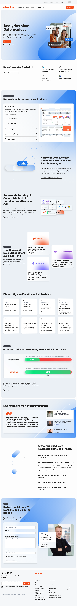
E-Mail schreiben (44, 544)
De (69, 2)
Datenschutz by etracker (54, 590)
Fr (72, 2)
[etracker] (8, 7)
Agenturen (46, 2)
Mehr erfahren (7, 390)
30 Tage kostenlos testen (10, 114)
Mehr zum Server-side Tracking (10, 217)
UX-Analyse (11, 129)
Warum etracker (41, 7)
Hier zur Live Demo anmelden (9, 44)
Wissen (32, 7)
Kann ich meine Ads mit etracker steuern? (51, 482)
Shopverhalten (38, 595)
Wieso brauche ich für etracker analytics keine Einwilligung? (52, 456)
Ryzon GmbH (56, 432)
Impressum (66, 585)
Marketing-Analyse (13, 134)
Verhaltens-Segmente (39, 588)
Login (62, 2)
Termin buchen (44, 546)
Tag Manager (37, 582)
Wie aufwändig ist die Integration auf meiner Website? (52, 476)
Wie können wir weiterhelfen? (12, 536)
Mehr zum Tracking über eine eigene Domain (51, 177)
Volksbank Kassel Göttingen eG (60, 422)
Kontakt (57, 2)
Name (7, 525)
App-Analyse (11, 139)
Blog (50, 582)
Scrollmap (37, 590)
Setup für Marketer (38, 601)
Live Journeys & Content (40, 597)
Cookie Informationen (68, 589)
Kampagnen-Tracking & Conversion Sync (39, 593)
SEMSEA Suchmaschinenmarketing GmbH (61, 414)
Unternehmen (66, 577)
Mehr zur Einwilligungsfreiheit (10, 72)
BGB (64, 582)
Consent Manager (38, 584)
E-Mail (7, 530)
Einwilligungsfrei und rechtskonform (53, 593)
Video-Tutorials (52, 580)
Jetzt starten (69, 7)
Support (51, 2)
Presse (65, 580)
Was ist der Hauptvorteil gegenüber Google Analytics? (52, 488)
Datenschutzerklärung (20, 586)
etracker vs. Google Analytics (55, 595)
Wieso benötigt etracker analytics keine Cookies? (54, 462)
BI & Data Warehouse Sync (40, 599)
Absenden (26, 583)
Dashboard (10, 106)
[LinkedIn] (8, 573)
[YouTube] (2, 573)
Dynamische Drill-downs (39, 586)
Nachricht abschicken (10, 560)
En (67, 2)
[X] (5, 573)
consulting (51, 585)
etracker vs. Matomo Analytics (55, 597)
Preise (27, 7)
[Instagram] (11, 573)
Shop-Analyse (11, 124)
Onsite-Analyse (12, 118)
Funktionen (20, 7)
